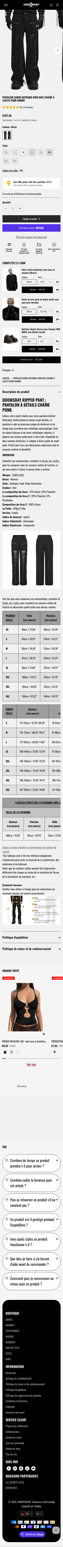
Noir (29, 341)
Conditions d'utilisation (16, 1401)
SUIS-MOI (12, 1462)
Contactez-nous (13, 1449)
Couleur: (24, 277)
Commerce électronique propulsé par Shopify (38, 1504)
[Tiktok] (27, 1468)
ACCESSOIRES (12, 1331)
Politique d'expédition (15, 937)
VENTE (9, 1353)
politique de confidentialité (19, 1378)
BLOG (8, 1359)
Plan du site (11, 1454)
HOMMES (10, 1325)
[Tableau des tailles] (57, 282)
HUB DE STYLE (12, 1348)
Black (29, 282)
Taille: (40, 277)
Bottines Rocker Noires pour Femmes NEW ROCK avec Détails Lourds (41, 331)
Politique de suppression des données (23, 1395)
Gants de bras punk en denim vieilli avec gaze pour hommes (40, 301)
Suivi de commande (15, 1443)
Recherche (11, 1373)
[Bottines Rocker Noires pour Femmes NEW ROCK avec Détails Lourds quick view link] (57, 349)
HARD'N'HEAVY (24, 1502)
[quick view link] (44, 1034)
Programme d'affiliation (17, 1426)
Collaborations (12, 1432)
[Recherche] (51, 5)
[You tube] (33, 1468)
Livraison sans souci (15, 1412)
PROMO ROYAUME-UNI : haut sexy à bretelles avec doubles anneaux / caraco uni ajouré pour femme (24, 1041)
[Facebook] (9, 1468)
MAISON (10, 1336)
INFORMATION (15, 1367)
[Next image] (58, 50)
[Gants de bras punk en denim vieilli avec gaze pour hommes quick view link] (57, 319)
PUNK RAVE (18, 475)
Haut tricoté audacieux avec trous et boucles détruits (38, 271)
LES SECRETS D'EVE (15, 1482)
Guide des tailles (50, 461)
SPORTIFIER (11, 1488)
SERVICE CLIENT (16, 1420)
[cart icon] (57, 5)
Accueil (6, 378)
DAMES (9, 1320)
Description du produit (15, 391)
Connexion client (13, 1437)
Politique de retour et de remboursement (26, 948)
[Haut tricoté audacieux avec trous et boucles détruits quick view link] (57, 290)
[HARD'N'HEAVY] (31, 5)
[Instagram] (15, 1468)
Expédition (17, 120)
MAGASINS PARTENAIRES (22, 1476)
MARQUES (10, 1342)
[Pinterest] (21, 1468)
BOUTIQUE (12, 1313)
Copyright (10, 1407)
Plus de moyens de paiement (31, 237)
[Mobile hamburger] (6, 4)
